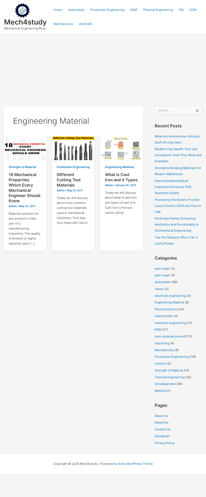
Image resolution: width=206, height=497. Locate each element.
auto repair (162, 268)
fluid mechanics (166, 309)
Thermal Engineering (158, 10)
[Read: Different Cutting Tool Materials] (73, 148)
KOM (133, 10)
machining (162, 343)
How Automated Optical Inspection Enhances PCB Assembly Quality (173, 187)
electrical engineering (170, 296)
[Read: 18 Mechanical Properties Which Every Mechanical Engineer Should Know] (25, 148)
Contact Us (162, 429)
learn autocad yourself (170, 336)
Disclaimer (162, 436)
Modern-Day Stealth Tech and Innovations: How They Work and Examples (178, 155)
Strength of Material (22, 167)
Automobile (76, 10)
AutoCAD (85, 24)
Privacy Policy (165, 443)
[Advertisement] (103, 64)
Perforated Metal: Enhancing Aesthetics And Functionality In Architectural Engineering (177, 224)
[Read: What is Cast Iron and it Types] (121, 148)
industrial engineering (170, 323)
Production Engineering (107, 10)
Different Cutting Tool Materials (68, 180)
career (159, 289)
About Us (161, 416)
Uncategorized (165, 384)
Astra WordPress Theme (135, 464)
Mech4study (25, 22)
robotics (160, 363)
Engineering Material (119, 167)
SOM (193, 10)
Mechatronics (63, 24)
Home (58, 10)
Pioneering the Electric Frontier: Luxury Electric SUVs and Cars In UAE (178, 206)
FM (181, 10)
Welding (160, 391)
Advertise (162, 422)
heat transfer (164, 316)
